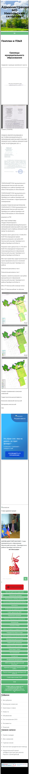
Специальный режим (16, 587)
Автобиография (14, 549)
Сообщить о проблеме (14, 454)
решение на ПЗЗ (6, 217)
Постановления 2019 (10, 719)
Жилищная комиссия (10, 704)
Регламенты (7, 723)
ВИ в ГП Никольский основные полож (13, 286)
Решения (6, 727)
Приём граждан (8, 735)
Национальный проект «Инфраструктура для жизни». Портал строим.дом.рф (13, 752)
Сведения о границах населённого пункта (14, 65)
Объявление (7, 716)
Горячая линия (8, 743)
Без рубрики (7, 700)
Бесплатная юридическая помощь (15, 747)
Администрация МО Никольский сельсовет (15, 11)
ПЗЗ (2, 408)
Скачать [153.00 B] (6, 129)
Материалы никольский (8, 404)
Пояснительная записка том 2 (10, 268)
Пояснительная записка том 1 (10, 272)
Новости (6, 712)
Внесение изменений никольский (11, 401)
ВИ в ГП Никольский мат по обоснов (12, 289)
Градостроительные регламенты (11, 397)
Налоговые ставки (9, 708)
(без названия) (8, 739)
